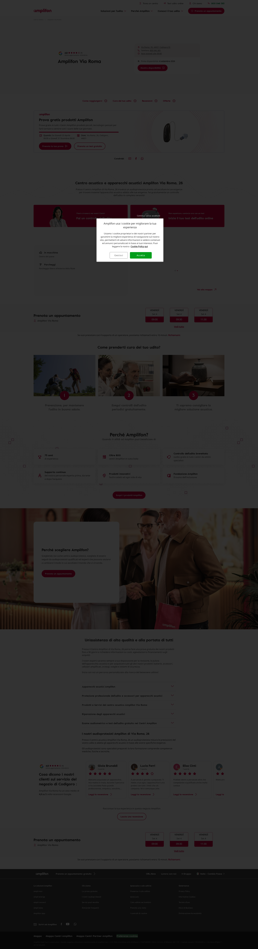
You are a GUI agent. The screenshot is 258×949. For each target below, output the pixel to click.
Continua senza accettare (148, 215)
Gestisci (118, 255)
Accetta (141, 255)
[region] (130, 240)
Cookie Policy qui (139, 246)
